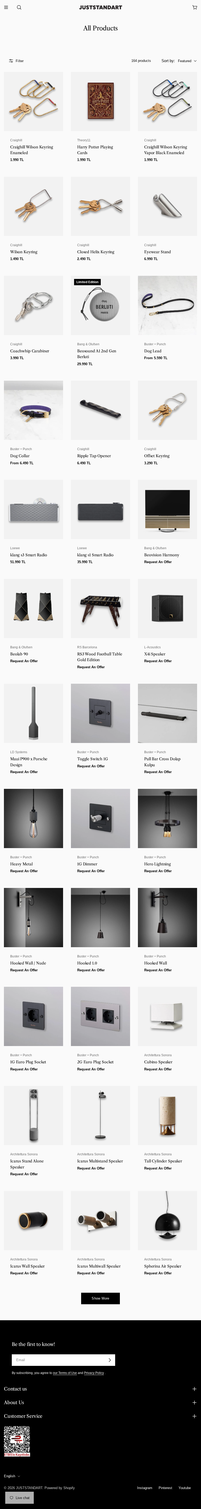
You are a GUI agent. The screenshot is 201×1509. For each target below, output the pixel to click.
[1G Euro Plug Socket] (33, 1016)
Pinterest (165, 1488)
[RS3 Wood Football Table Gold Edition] (100, 608)
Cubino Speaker (158, 1062)
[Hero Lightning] (167, 818)
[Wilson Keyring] (33, 206)
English (9, 1476)
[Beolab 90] (33, 608)
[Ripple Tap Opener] (100, 410)
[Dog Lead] (167, 305)
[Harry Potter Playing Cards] (100, 101)
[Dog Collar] (33, 410)
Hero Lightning (157, 864)
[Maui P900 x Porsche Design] (33, 713)
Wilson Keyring (23, 252)
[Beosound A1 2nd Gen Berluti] (100, 305)
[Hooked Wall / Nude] (33, 917)
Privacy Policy (94, 1373)
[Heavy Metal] (33, 818)
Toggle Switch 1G (92, 759)
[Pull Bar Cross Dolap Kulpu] (167, 713)
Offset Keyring (157, 456)
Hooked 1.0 (87, 963)
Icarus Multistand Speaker (100, 1161)
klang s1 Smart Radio (95, 555)
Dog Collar (20, 456)
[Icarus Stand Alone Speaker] (33, 1115)
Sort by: (168, 60)
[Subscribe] (110, 1360)
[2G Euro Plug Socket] (100, 1016)
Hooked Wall (155, 963)
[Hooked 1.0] (100, 917)
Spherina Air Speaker (162, 1266)
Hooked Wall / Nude (28, 963)
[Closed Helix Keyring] (100, 206)
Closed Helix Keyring (95, 252)
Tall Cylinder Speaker (163, 1161)
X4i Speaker (154, 654)
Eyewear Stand (157, 252)
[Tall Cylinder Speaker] (167, 1115)
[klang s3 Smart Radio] (33, 509)
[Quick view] (56, 83)
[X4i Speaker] (167, 608)
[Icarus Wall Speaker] (33, 1220)
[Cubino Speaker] (167, 1016)
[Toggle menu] (6, 7)
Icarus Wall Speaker (27, 1266)
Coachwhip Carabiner (29, 351)
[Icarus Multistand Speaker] (100, 1115)
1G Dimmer (87, 864)
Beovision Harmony (161, 555)
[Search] (17, 7)
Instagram (144, 1488)
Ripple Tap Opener (94, 456)
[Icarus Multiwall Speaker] (100, 1220)
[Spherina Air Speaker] (167, 1220)
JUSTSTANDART (29, 1488)
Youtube (184, 1488)
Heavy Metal (21, 864)
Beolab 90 (19, 654)
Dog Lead (152, 351)
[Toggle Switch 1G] (100, 713)
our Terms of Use (65, 1373)
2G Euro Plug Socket (95, 1062)
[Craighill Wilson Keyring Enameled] (33, 101)
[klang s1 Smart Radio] (100, 509)
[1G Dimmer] (100, 818)
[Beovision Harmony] (167, 509)
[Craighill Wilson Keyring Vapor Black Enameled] (167, 101)
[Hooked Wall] (167, 917)
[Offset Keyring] (167, 410)
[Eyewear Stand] (167, 206)
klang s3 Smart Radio (28, 555)
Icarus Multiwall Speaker (99, 1266)
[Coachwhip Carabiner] (33, 305)
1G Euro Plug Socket (28, 1062)
